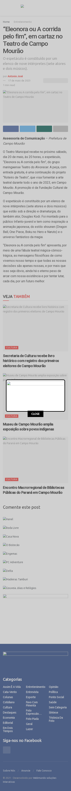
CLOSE (35, 413)
